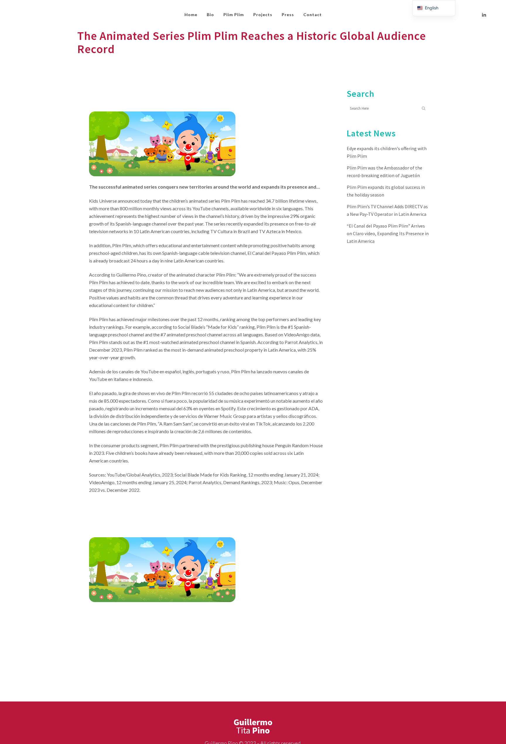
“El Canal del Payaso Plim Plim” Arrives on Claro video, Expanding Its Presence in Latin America (388, 233)
